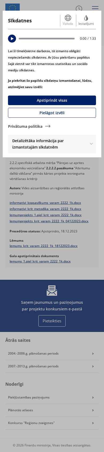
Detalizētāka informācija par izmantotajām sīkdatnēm (38, 144)
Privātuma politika (25, 126)
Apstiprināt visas (52, 100)
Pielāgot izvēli (52, 112)
